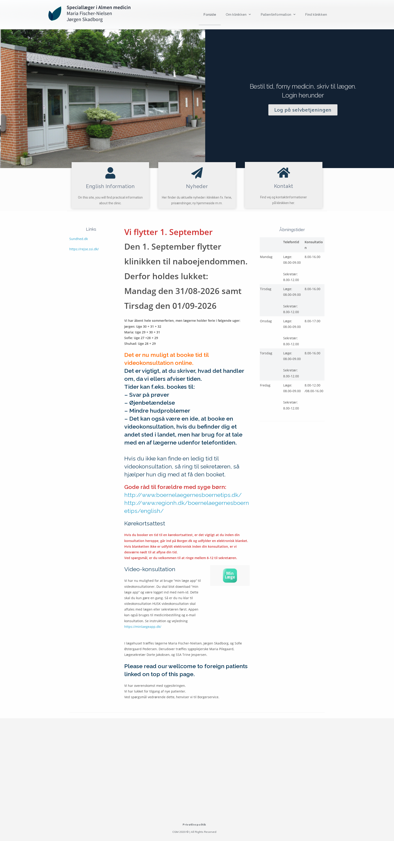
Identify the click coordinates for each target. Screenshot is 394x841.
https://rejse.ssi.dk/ (84, 249)
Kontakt (283, 186)
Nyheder (197, 186)
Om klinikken (236, 15)
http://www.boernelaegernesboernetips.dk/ (183, 494)
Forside (209, 15)
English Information (110, 186)
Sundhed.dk (78, 239)
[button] (302, 109)
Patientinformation (276, 15)
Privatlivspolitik (194, 824)
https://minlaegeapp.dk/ (142, 626)
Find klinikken (316, 15)
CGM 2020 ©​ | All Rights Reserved (194, 831)
